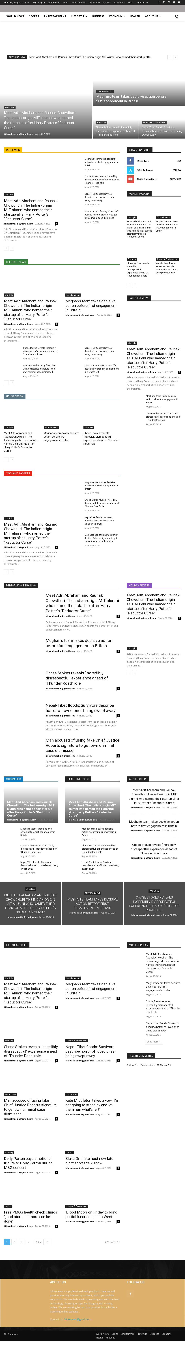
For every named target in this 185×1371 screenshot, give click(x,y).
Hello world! (164, 1065)
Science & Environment (154, 123)
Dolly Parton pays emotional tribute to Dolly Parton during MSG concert (28, 1163)
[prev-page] (6, 248)
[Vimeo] (174, 3)
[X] (169, 3)
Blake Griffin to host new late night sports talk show (89, 1160)
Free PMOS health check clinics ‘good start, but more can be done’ (30, 1216)
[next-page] (12, 248)
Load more (152, 1041)
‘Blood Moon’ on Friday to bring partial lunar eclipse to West (91, 1214)
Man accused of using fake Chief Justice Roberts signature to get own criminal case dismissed (101, 214)
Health (8, 1206)
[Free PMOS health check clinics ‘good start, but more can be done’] (31, 1194)
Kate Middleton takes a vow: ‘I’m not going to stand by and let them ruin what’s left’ (102, 368)
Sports (69, 1152)
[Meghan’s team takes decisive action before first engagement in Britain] (139, 85)
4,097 (38, 1241)
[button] (176, 16)
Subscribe (175, 179)
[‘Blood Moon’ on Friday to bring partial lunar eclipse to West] (92, 1194)
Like (179, 161)
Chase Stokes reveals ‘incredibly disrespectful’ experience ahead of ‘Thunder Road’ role (102, 179)
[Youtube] (179, 3)
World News (10, 1094)
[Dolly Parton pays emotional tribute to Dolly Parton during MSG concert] (31, 1140)
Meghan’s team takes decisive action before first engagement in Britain (101, 162)
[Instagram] (164, 3)
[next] (175, 57)
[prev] (169, 57)
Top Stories (71, 1094)
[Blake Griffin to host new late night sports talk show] (92, 1140)
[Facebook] (159, 3)
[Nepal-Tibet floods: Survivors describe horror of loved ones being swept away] (73, 198)
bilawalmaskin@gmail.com (18, 223)
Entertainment (105, 91)
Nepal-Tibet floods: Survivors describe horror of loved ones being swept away (99, 197)
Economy (101, 123)
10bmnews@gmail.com (77, 1319)
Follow (177, 170)
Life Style (9, 108)
